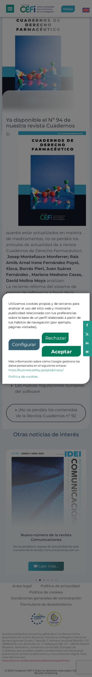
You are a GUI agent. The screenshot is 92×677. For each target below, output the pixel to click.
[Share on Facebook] (87, 325)
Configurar (24, 344)
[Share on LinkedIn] (87, 342)
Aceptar (61, 352)
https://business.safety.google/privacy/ (35, 370)
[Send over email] (87, 351)
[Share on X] (87, 334)
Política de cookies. (23, 377)
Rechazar (55, 338)
